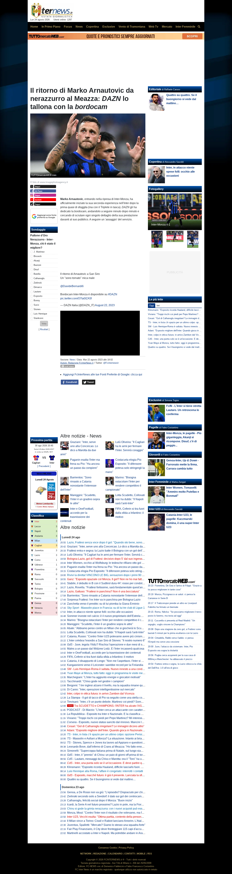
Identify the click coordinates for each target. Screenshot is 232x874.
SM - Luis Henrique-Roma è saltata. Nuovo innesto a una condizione (181, 326)
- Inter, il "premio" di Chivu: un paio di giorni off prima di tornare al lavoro (113, 754)
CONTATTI (129, 853)
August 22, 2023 (105, 305)
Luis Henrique (40, 313)
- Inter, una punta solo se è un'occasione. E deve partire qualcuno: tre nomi (115, 763)
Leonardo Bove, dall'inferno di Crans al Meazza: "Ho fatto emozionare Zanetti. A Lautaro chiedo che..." (128, 746)
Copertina (155, 161)
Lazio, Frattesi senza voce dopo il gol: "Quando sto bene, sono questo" (109, 542)
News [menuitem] (79, 26)
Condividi (71, 382)
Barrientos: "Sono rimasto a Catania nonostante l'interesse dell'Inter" (108, 595)
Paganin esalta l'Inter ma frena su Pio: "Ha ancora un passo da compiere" (85, 463)
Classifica (37, 515)
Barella (37, 274)
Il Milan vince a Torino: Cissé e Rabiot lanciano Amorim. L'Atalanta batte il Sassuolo (117, 820)
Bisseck (38, 256)
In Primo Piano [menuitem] (51, 26)
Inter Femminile (159, 481)
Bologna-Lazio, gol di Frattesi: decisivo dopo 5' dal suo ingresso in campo (111, 558)
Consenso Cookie (107, 847)
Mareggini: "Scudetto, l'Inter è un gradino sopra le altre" (85, 499)
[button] (44, 323)
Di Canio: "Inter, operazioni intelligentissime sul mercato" (101, 689)
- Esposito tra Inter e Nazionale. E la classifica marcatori (109, 714)
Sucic (36, 305)
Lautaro (37, 291)
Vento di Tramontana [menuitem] (132, 26)
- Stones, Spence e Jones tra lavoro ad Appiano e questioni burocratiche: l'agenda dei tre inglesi (127, 742)
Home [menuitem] (34, 26)
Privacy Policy (126, 847)
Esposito (38, 296)
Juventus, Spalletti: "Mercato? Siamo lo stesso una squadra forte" (106, 824)
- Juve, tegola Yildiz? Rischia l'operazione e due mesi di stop (106, 644)
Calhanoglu (39, 278)
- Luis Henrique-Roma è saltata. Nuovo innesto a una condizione (108, 669)
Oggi (151, 305)
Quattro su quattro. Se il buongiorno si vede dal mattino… (101, 779)
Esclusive (155, 400)
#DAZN (112, 294)
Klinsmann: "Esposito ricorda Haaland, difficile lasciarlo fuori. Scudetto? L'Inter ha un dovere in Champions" (131, 767)
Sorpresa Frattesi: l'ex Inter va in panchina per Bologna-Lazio (103, 599)
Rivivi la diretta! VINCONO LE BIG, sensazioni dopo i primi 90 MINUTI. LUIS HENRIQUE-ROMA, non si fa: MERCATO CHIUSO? (144, 575)
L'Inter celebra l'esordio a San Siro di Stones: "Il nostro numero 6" (106, 640)
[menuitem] (199, 26)
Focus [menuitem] (68, 26)
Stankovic (38, 318)
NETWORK (85, 853)
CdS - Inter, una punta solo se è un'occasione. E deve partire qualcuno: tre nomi (187, 339)
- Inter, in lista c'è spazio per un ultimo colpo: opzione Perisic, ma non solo (113, 734)
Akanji (37, 260)
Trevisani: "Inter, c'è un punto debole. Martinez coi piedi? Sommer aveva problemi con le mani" (123, 701)
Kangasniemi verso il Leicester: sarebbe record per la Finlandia (105, 664)
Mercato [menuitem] (167, 26)
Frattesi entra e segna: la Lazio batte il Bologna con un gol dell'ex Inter (109, 550)
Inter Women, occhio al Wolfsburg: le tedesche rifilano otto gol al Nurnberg (111, 562)
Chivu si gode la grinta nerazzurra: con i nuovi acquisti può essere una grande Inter (117, 808)
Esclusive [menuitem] (108, 26)
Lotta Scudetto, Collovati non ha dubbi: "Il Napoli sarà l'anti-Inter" (130, 499)
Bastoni (37, 265)
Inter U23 (154, 509)
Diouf (36, 269)
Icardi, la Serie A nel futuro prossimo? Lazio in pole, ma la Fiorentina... (109, 804)
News (72, 359)
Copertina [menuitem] (92, 26)
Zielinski (38, 282)
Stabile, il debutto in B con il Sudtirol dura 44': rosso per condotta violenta (111, 583)
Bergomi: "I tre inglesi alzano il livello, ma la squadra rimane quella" (107, 685)
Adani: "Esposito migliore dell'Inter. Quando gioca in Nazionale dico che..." (111, 730)
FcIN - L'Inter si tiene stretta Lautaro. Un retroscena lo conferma (183, 410)
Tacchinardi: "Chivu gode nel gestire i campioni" (96, 681)
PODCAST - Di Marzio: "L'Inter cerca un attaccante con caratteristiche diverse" (114, 709)
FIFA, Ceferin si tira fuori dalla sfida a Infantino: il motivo (129, 512)
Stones (37, 309)
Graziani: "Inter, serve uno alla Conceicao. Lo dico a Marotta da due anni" (111, 546)
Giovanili (154, 454)
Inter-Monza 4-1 (160, 224)
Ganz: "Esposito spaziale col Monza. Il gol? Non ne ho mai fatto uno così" (111, 579)
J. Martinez (39, 251)
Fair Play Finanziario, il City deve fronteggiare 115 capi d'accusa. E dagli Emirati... (116, 829)
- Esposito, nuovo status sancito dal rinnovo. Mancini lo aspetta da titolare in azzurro (122, 722)
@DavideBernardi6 (72, 286)
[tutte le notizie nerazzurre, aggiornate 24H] (52, 10)
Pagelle (153, 427)
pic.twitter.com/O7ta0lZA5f (76, 298)
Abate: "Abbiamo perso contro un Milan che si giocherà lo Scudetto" (107, 628)
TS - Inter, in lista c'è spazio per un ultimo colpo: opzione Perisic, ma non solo (186, 322)
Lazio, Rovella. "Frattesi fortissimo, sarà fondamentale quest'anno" (107, 587)
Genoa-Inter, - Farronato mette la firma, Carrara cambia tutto (182, 464)
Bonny (37, 300)
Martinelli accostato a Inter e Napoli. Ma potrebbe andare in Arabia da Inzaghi (113, 833)
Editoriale (155, 89)
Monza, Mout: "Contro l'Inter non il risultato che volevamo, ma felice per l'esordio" (115, 812)
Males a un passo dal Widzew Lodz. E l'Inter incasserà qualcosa (105, 648)
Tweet (90, 382)
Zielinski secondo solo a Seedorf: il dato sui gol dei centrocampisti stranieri (112, 796)
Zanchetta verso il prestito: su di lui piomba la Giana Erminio (103, 603)
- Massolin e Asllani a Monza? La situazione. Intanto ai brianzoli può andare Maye (118, 738)
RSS (149, 853)
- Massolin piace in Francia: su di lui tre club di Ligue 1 (106, 607)
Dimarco (38, 287)
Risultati (44, 329)
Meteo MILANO (44, 474)
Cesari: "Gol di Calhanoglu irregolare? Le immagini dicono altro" (105, 726)
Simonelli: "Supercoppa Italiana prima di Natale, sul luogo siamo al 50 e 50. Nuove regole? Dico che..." (129, 750)
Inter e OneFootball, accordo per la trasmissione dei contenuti (104, 652)
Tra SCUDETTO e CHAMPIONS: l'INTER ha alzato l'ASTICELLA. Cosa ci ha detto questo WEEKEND (133, 705)
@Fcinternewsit (111, 363)
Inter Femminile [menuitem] (185, 26)
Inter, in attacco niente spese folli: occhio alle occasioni (100, 611)
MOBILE (141, 853)
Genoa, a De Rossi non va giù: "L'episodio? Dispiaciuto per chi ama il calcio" (113, 792)
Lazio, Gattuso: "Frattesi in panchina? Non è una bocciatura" (103, 591)
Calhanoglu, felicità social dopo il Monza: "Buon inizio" (100, 800)
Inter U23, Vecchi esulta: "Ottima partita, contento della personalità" (107, 816)
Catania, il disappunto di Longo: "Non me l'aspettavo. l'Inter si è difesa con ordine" (116, 660)
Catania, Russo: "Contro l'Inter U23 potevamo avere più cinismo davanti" (110, 636)
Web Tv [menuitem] (153, 26)
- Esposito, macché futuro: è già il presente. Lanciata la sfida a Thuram (112, 775)
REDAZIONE (99, 853)
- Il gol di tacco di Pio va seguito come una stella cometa (107, 697)
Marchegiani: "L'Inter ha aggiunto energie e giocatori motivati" (104, 677)
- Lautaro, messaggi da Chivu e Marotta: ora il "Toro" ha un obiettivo (110, 758)
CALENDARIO (115, 853)
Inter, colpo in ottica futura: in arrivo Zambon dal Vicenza (100, 693)
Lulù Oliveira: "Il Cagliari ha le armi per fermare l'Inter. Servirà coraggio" (130, 446)
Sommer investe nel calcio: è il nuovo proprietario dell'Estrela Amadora (109, 615)
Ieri (158, 305)
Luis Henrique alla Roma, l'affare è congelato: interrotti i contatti (105, 771)
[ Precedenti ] (44, 466)
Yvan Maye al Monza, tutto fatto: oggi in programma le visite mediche (108, 673)
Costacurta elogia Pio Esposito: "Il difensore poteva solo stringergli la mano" (112, 571)
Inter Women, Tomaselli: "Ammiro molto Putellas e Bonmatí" (182, 491)
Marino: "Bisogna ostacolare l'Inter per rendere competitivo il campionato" (111, 620)
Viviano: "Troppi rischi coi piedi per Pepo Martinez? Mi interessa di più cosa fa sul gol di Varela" (124, 718)
